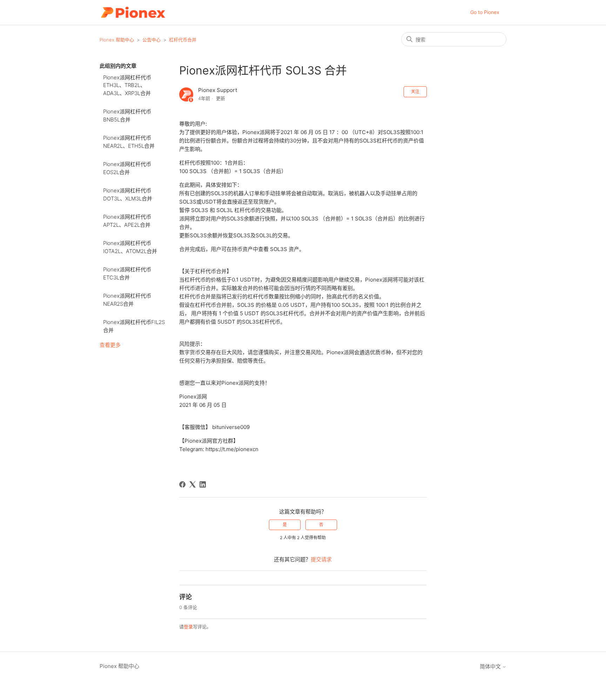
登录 (188, 626)
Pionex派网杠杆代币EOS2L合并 (127, 168)
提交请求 (321, 559)
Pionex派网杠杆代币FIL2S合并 (134, 326)
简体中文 (491, 666)
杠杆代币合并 (182, 39)
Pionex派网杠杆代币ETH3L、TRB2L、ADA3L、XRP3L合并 (127, 85)
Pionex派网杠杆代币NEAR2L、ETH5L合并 (129, 141)
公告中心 (151, 39)
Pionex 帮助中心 (117, 39)
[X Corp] (192, 484)
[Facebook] (182, 484)
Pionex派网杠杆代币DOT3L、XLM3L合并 (127, 194)
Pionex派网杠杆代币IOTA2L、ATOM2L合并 (130, 247)
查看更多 (110, 345)
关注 (415, 91)
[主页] (133, 12)
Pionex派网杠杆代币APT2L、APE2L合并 (127, 220)
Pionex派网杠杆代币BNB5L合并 (127, 115)
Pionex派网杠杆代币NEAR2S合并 (127, 299)
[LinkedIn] (203, 484)
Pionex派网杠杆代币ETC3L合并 (127, 273)
